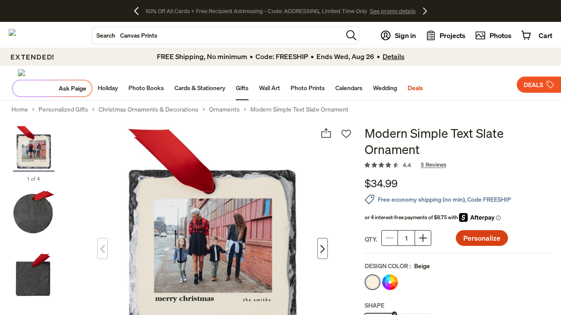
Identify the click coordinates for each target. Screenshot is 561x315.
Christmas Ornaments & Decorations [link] (149, 109)
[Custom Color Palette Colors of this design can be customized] (390, 282)
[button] (351, 35)
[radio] (372, 282)
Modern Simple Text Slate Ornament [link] (299, 109)
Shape (374, 305)
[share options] (326, 133)
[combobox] (217, 35)
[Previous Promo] (139, 11)
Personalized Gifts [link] (63, 109)
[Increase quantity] (423, 238)
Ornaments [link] (224, 109)
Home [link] (19, 109)
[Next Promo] (425, 10)
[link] (457, 165)
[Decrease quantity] (390, 238)
